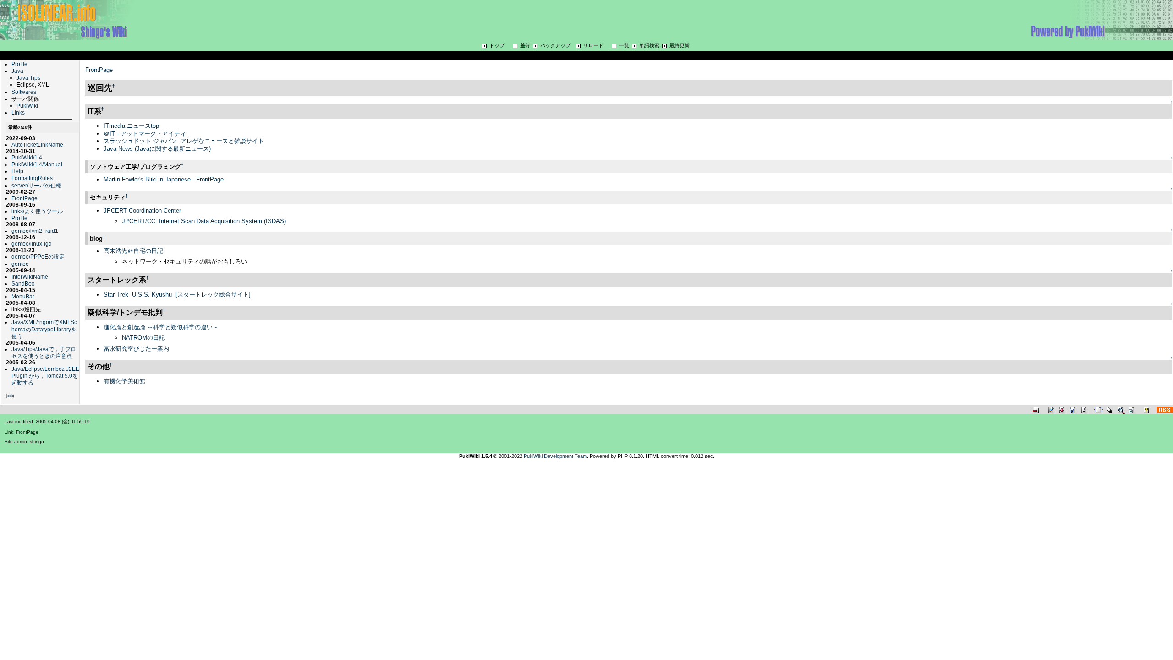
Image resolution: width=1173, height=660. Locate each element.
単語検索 (649, 45)
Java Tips (28, 78)
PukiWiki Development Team (555, 456)
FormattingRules (32, 178)
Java (17, 71)
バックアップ (555, 45)
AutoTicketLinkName (37, 145)
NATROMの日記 (143, 337)
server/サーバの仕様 (36, 185)
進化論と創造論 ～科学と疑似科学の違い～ (161, 327)
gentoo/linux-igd (31, 244)
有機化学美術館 (124, 381)
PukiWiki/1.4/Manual (36, 164)
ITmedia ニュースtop (131, 125)
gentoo (20, 264)
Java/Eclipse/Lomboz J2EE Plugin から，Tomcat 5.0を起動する (45, 375)
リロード (593, 45)
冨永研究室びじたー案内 (136, 348)
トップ (496, 45)
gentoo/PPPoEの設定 (38, 256)
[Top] (73, 19)
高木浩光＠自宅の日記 (133, 251)
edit (10, 396)
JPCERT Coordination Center (142, 210)
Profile (19, 64)
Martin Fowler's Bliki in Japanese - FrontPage (164, 179)
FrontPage (24, 198)
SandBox (22, 283)
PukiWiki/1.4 (26, 157)
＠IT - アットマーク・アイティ (145, 133)
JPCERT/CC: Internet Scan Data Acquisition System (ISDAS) (204, 221)
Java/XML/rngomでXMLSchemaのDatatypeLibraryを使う (44, 329)
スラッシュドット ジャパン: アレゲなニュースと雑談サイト (184, 141)
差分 (525, 45)
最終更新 (679, 45)
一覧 (624, 45)
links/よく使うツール (37, 211)
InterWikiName (29, 277)
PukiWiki (27, 106)
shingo (37, 441)
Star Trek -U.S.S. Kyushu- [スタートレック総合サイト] (177, 294)
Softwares (23, 92)
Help (17, 171)
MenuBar (22, 296)
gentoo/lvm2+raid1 (34, 231)
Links (18, 113)
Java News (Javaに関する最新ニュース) (157, 148)
